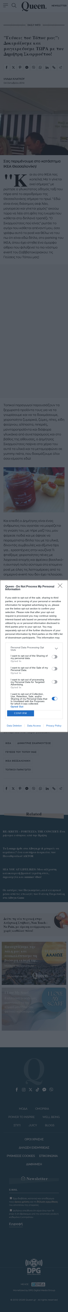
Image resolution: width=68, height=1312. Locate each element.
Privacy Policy (53, 725)
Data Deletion (14, 725)
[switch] (54, 657)
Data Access (34, 725)
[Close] (61, 586)
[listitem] (34, 648)
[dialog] (34, 656)
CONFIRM (20, 713)
